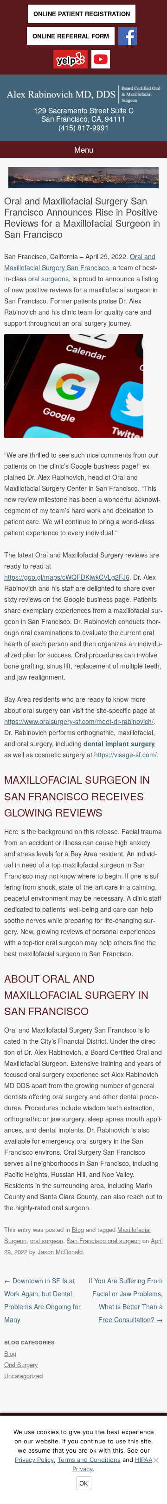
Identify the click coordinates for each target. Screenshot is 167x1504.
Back (15, 174)
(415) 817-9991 (83, 127)
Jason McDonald (60, 1251)
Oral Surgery (21, 1364)
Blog (78, 1229)
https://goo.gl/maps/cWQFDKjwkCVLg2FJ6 (66, 577)
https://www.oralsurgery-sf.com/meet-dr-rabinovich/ (79, 721)
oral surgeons (48, 278)
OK (83, 1483)
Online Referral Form (70, 35)
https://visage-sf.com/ (125, 754)
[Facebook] (127, 37)
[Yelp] (70, 60)
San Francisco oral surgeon (104, 1240)
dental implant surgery (119, 743)
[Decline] (155, 1460)
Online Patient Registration (81, 13)
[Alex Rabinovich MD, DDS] (83, 93)
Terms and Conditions (89, 1459)
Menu (83, 149)
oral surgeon (46, 1240)
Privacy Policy (34, 1459)
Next (151, 174)
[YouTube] (100, 60)
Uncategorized (23, 1375)
